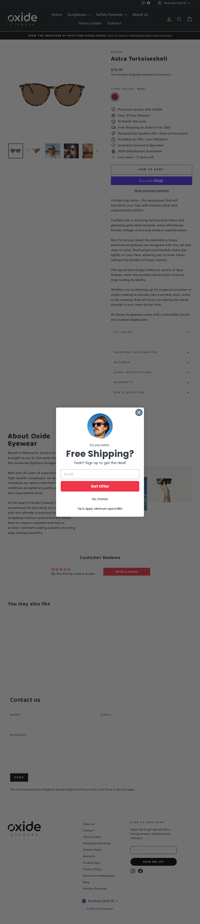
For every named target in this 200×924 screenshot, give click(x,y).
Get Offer (100, 486)
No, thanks (100, 499)
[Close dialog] (139, 412)
